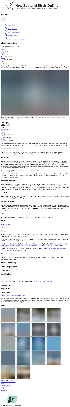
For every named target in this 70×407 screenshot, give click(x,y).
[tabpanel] (35, 204)
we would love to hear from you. (43, 281)
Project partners (5, 385)
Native (3, 58)
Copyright (4, 387)
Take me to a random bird (8, 382)
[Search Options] (3, 19)
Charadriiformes (5, 51)
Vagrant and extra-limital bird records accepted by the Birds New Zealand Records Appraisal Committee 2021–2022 (34, 244)
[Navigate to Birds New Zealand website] (12, 404)
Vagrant (3, 61)
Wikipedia (4, 227)
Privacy (3, 388)
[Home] (29, 9)
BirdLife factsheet (6, 224)
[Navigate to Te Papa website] (4, 404)
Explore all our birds (6, 380)
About (2, 383)
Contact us (4, 390)
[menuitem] (10, 25)
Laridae (3, 54)
